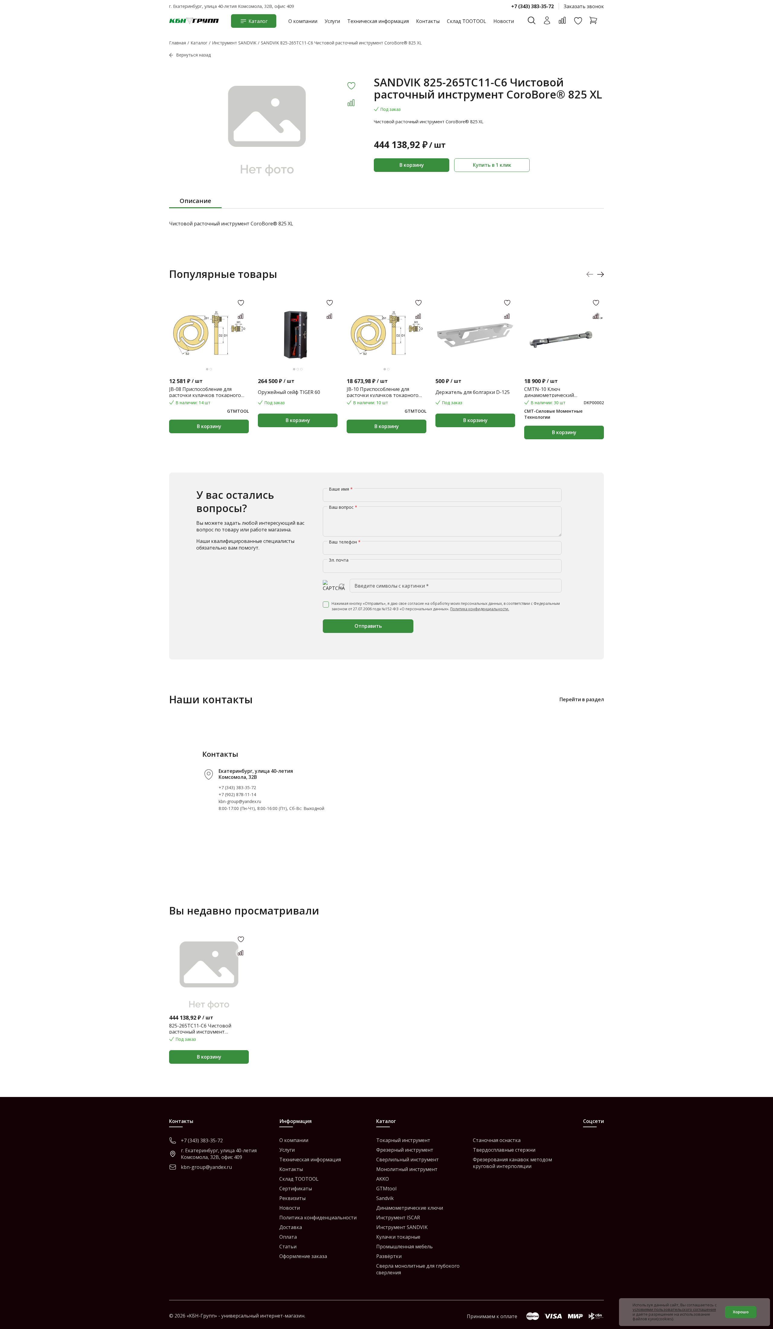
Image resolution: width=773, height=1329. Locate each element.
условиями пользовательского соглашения (674, 1309)
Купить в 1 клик (492, 165)
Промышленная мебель (404, 1246)
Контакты (428, 21)
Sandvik (385, 1198)
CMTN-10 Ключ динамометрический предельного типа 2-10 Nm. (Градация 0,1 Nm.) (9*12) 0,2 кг (560, 392)
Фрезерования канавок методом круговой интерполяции (512, 1162)
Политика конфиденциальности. (479, 608)
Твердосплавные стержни (504, 1150)
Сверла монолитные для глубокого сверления (418, 1269)
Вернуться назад (193, 55)
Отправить (368, 626)
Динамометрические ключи (409, 1208)
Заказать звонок (584, 6)
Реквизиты (292, 1198)
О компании (302, 21)
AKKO (382, 1179)
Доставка (290, 1227)
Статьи (288, 1246)
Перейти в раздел (582, 699)
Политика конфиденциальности (318, 1217)
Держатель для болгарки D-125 (472, 392)
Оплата (288, 1237)
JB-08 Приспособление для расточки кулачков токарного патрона (205, 392)
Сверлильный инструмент (407, 1159)
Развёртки (389, 1256)
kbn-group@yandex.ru (240, 801)
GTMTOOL (238, 411)
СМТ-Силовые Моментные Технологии (553, 414)
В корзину (411, 165)
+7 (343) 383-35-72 (532, 6)
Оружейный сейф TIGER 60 (289, 392)
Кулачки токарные (398, 1237)
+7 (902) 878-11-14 (237, 794)
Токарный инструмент (403, 1140)
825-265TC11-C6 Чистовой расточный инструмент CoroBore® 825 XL (200, 1029)
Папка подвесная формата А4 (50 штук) (652, 392)
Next (600, 274)
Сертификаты (295, 1188)
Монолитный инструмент (407, 1169)
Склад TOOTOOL (466, 21)
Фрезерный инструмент (404, 1150)
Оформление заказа (303, 1256)
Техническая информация (378, 21)
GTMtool (386, 1188)
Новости (503, 21)
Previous (589, 274)
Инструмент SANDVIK (402, 1227)
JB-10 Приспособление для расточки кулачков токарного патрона (383, 392)
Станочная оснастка (497, 1140)
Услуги (332, 21)
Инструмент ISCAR (398, 1217)
